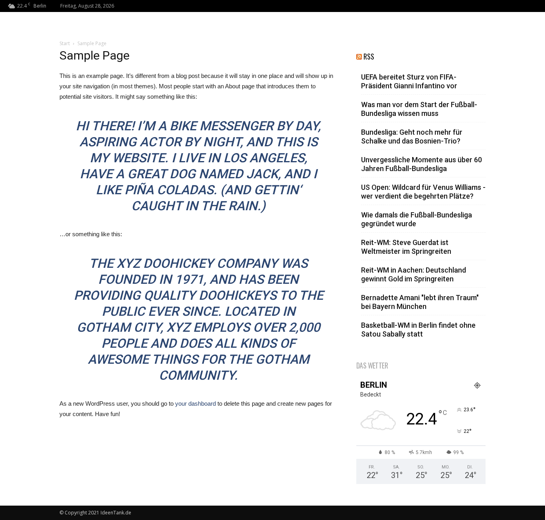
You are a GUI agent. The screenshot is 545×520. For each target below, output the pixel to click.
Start (64, 43)
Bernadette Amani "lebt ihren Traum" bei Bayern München (420, 302)
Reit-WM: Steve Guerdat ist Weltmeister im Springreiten (406, 246)
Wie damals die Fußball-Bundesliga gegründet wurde (416, 219)
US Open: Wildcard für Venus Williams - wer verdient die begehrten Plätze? (423, 191)
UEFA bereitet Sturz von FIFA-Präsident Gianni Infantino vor (409, 81)
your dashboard (195, 403)
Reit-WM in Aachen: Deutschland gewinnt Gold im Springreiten (413, 274)
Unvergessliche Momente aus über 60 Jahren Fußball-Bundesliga (421, 164)
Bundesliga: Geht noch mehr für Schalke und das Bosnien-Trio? (411, 136)
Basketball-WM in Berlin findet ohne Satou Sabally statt (418, 329)
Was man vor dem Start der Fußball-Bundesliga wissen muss (419, 109)
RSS (368, 57)
